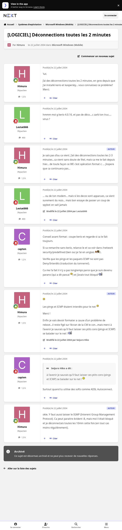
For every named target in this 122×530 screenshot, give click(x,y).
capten (22, 249)
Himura (21, 44)
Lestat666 (22, 127)
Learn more (6, 5)
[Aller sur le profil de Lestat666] (22, 115)
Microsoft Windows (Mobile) (67, 44)
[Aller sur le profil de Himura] (9, 45)
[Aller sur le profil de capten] (22, 237)
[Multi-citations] (45, 98)
